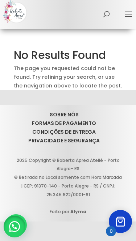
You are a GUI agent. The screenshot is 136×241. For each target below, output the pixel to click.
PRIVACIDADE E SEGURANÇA (64, 140)
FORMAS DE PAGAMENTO (64, 123)
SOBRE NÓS (64, 114)
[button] (14, 226)
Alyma (78, 211)
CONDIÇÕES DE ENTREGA (64, 131)
